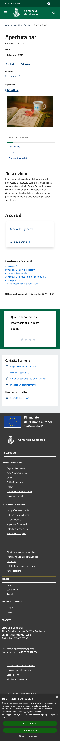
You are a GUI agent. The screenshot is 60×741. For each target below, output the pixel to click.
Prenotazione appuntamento (21, 665)
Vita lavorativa (14, 519)
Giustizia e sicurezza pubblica (21, 552)
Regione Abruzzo (12, 3)
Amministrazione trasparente (21, 693)
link (3, 717)
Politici (10, 487)
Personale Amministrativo (19, 491)
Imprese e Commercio (17, 524)
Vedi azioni (25, 63)
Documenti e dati (15, 496)
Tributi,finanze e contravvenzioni (23, 557)
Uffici (9, 477)
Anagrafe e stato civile (18, 510)
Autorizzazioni (14, 570)
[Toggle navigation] (6, 12)
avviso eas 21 (12, 266)
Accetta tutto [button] (30, 723)
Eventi (10, 612)
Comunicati (12, 589)
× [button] (57, 697)
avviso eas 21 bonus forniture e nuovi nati (26, 276)
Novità (17, 25)
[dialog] (30, 717)
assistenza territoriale (16, 273)
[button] (30, 736)
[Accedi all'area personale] (49, 3)
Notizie (10, 585)
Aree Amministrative (17, 473)
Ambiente (11, 561)
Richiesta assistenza (17, 679)
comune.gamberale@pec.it (20, 648)
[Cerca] (54, 12)
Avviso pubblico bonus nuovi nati (21, 283)
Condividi (10, 63)
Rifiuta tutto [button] (30, 730)
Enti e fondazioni (15, 482)
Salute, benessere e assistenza (22, 566)
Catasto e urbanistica (17, 529)
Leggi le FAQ (13, 674)
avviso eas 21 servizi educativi (20, 269)
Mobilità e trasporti (16, 533)
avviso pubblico (12, 280)
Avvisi (27, 25)
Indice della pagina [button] (18, 137)
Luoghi (10, 607)
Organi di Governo (16, 468)
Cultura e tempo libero (18, 515)
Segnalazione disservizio (19, 670)
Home (6, 25)
